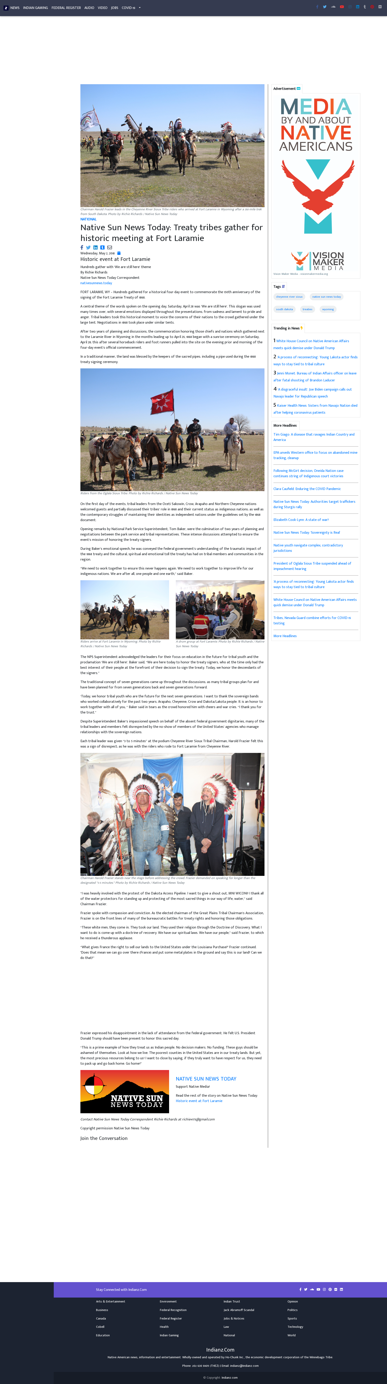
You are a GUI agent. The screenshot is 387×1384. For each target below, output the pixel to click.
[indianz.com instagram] (350, 7)
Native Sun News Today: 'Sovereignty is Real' (306, 533)
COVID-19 (128, 8)
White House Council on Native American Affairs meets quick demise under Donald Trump (315, 602)
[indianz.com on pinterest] (331, 1289)
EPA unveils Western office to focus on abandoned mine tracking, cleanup (315, 455)
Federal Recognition (173, 1310)
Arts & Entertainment (110, 1301)
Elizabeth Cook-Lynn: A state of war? (301, 520)
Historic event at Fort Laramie (199, 1101)
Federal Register (66, 8)
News (14, 8)
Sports (292, 1318)
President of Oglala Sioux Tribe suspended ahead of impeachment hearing (312, 566)
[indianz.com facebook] (317, 7)
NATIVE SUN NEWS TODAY (206, 1079)
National (229, 1335)
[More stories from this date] (118, 253)
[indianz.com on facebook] (300, 1289)
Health (164, 1327)
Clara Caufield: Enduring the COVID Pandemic (307, 489)
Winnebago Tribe (321, 1357)
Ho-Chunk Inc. (235, 1357)
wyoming (328, 309)
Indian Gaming (35, 8)
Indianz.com (230, 1377)
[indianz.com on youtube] (342, 7)
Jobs (114, 8)
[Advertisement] (211, 51)
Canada (101, 1318)
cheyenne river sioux (289, 296)
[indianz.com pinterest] (372, 7)
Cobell (100, 1327)
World (292, 1335)
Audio (89, 8)
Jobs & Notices (234, 1318)
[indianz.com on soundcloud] (312, 1289)
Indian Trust (232, 1301)
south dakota (284, 309)
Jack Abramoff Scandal (239, 1310)
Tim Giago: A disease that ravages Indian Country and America (314, 437)
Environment (168, 1301)
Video (103, 8)
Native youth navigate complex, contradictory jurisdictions (308, 548)
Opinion (293, 1301)
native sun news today (326, 296)
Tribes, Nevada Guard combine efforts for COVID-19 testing (312, 620)
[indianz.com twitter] (324, 7)
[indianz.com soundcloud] (333, 7)
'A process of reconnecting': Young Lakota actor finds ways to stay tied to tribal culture (313, 584)
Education (103, 1335)
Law (226, 1327)
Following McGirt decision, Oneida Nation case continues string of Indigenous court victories (308, 473)
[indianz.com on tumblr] (365, 7)
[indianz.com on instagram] (325, 1289)
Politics (293, 1310)
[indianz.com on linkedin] (341, 1289)
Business (102, 1310)
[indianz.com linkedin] (357, 7)
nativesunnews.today (96, 283)
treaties (307, 309)
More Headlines (285, 636)
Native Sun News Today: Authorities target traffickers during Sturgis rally (314, 504)
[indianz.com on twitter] (306, 1289)
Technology (295, 1327)
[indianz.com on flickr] (380, 7)
